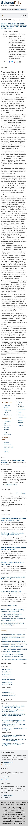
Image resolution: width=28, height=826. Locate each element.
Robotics (6, 451)
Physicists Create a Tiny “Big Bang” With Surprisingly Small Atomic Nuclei (13, 706)
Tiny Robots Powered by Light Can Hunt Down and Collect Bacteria (13, 735)
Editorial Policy (14, 805)
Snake (20, 412)
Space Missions (6, 672)
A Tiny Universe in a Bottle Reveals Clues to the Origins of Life (14, 729)
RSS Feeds (7, 765)
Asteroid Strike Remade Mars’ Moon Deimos (14, 644)
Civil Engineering (7, 433)
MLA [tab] (11, 493)
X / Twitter (6, 779)
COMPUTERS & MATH (6, 687)
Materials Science (6, 428)
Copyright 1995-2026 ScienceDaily (12, 807)
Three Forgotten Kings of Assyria (11, 652)
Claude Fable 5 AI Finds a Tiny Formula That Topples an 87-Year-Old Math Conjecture (13, 744)
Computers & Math (6, 438)
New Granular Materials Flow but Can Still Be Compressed (13, 578)
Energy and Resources (8, 679)
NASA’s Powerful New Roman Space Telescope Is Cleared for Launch (11, 615)
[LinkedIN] (17, 62)
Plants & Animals (7, 402)
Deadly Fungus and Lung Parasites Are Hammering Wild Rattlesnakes (12, 534)
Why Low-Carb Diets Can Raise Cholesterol (14, 649)
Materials (3, 460)
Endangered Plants (7, 411)
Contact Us (7, 798)
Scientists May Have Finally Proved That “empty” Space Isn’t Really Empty (13, 721)
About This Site (4, 802)
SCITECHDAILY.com (12, 605)
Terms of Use (23, 805)
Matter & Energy (6, 418)
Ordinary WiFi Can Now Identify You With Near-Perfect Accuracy (13, 725)
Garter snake (21, 409)
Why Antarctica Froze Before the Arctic (12, 657)
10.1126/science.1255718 (10, 484)
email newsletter (21, 10)
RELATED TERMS (20, 398)
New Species (8, 415)
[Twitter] (12, 62)
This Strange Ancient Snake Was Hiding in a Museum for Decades (13, 548)
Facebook (6, 777)
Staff (11, 802)
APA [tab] (17, 493)
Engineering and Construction (7, 423)
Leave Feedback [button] (8, 795)
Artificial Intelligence (7, 443)
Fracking (20, 425)
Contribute (17, 802)
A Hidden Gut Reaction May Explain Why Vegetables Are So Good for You (12, 610)
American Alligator (20, 421)
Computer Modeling (7, 692)
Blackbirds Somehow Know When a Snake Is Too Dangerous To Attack (13, 619)
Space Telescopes (7, 674)
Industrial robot (22, 418)
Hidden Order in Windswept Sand (11, 592)
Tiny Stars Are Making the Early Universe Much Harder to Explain (12, 624)
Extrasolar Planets (7, 669)
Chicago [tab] (23, 493)
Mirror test (21, 415)
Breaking (4, 631)
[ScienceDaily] (11, 3)
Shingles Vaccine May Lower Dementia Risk (14, 659)
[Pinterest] (15, 62)
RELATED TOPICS (6, 398)
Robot (20, 402)
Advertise (24, 802)
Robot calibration (21, 406)
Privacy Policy (5, 805)
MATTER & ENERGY (5, 677)
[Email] (20, 62)
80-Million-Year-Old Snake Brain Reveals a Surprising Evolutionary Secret (13, 519)
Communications (7, 690)
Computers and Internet (8, 448)
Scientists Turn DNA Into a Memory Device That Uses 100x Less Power (14, 739)
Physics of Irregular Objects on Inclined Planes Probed (12, 563)
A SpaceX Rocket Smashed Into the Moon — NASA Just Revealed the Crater (14, 714)
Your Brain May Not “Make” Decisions (12, 654)
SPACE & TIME (4, 666)
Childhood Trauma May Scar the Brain (12, 646)
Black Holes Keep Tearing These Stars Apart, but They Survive (13, 710)
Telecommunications (8, 685)
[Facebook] (9, 62)
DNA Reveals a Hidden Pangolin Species (13, 635)
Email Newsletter (8, 762)
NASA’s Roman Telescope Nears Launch (13, 641)
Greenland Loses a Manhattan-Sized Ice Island (13, 638)
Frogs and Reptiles (7, 406)
